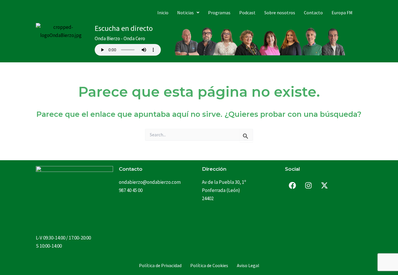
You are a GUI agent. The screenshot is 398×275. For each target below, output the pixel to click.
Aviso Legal (248, 265)
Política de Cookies (209, 265)
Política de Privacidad (160, 265)
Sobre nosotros (279, 12)
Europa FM (342, 12)
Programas (219, 12)
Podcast (247, 12)
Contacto (313, 12)
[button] (188, 12)
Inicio (162, 12)
